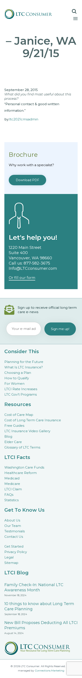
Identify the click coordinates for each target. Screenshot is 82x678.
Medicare (12, 484)
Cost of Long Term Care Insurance (32, 420)
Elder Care (13, 442)
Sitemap (11, 563)
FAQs (8, 494)
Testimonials (14, 531)
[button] (27, 180)
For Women (14, 383)
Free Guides (14, 425)
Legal (9, 557)
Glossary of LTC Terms (22, 447)
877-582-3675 (37, 263)
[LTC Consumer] (31, 14)
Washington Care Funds (24, 467)
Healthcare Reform (20, 473)
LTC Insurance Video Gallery (27, 431)
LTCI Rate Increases (20, 389)
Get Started (13, 546)
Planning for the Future (23, 362)
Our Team (12, 526)
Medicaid (11, 478)
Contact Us (13, 537)
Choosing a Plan (17, 373)
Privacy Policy (15, 552)
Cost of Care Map (18, 415)
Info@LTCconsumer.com (33, 268)
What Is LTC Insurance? (23, 367)
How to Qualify (16, 378)
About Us (12, 520)
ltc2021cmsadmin (23, 119)
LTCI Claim (13, 489)
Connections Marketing (49, 670)
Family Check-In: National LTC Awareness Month (33, 587)
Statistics (11, 500)
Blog (8, 436)
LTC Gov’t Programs (20, 394)
